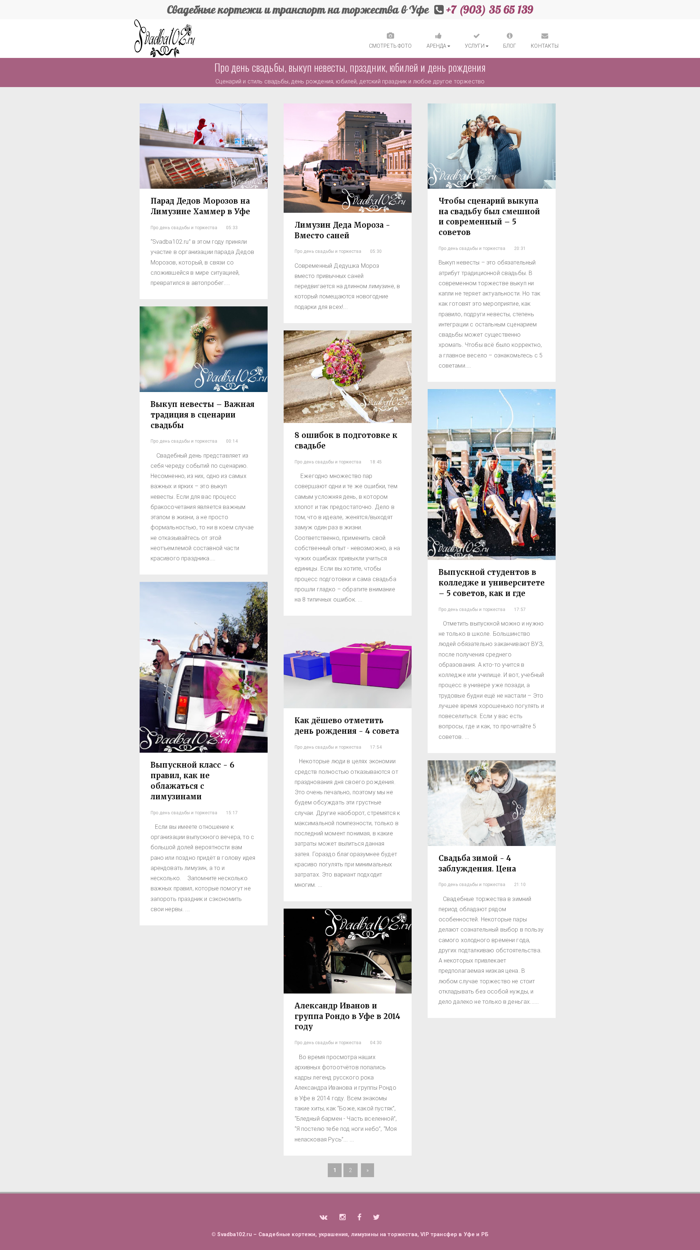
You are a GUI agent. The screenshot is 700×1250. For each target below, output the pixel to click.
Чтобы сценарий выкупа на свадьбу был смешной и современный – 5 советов (489, 216)
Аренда (437, 46)
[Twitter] (376, 1218)
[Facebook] (359, 1218)
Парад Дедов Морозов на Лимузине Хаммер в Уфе (200, 206)
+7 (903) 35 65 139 (489, 9)
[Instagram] (342, 1218)
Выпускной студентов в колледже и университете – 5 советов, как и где (492, 583)
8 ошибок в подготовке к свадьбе (346, 440)
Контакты (545, 46)
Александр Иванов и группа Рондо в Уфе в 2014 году (347, 1016)
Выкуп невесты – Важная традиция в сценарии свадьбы (202, 415)
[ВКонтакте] (323, 1218)
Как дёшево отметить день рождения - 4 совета (347, 726)
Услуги (475, 46)
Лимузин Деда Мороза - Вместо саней (342, 230)
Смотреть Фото (390, 46)
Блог (510, 46)
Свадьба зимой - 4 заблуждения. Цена (477, 863)
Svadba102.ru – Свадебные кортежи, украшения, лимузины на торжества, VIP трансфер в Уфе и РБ (353, 1234)
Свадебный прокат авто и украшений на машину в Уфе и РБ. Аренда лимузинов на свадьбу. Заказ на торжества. (164, 38)
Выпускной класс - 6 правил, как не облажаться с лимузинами (192, 780)
